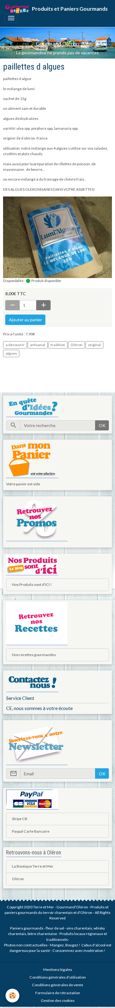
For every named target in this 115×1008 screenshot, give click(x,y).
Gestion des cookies (58, 1000)
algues (11, 353)
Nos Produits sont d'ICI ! (32, 584)
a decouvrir (15, 344)
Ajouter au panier (25, 319)
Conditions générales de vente (57, 985)
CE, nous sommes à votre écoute (39, 708)
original (94, 344)
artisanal (37, 344)
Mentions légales (57, 969)
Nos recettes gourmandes (34, 654)
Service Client (20, 698)
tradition (58, 344)
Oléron (76, 344)
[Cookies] (12, 995)
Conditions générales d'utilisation (57, 977)
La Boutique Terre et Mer (32, 866)
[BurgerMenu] (11, 18)
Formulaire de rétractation (57, 993)
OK (102, 425)
